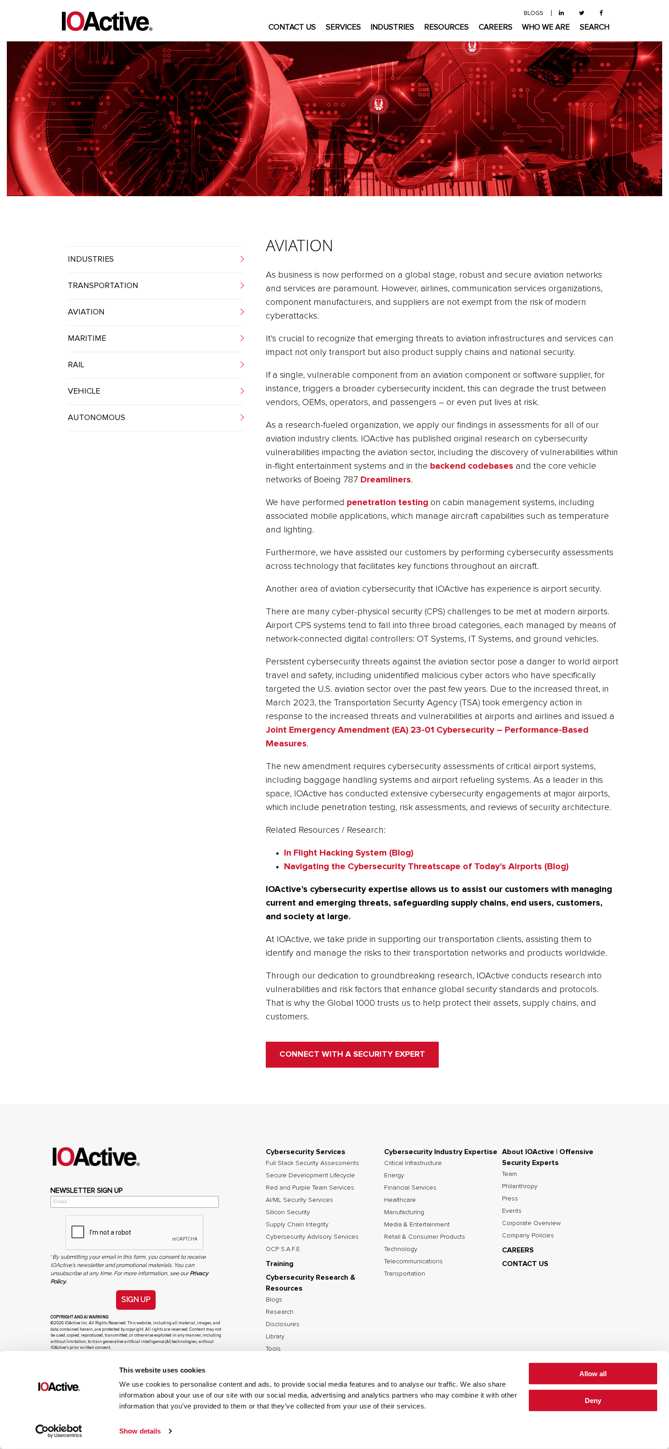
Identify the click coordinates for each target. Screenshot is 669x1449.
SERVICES (343, 27)
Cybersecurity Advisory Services (312, 1237)
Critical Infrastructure (413, 1163)
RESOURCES (446, 27)
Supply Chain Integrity (297, 1224)
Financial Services (410, 1188)
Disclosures (282, 1324)
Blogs (274, 1300)
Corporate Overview (531, 1223)
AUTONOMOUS (96, 418)
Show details (140, 1431)
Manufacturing (404, 1212)
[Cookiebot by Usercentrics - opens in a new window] (59, 1431)
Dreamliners (385, 479)
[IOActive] (107, 21)
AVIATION (86, 312)
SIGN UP (136, 1299)
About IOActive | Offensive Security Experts (547, 1157)
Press (510, 1199)
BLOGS (533, 13)
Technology (400, 1249)
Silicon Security (288, 1212)
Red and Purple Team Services (310, 1188)
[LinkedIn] (561, 13)
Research (280, 1312)
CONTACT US (292, 27)
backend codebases (471, 466)
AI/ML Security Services (299, 1200)
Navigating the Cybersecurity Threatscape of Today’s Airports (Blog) (426, 866)
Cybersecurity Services (305, 1151)
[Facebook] (601, 13)
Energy (394, 1175)
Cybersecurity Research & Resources (310, 1283)
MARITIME (87, 338)
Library (275, 1336)
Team (509, 1174)
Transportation (404, 1274)
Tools (273, 1349)
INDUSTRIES (392, 27)
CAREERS (495, 27)
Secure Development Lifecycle (310, 1175)
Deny (593, 1400)
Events (512, 1211)
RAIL (76, 365)
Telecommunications (413, 1261)
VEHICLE (84, 391)
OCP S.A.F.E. (283, 1249)
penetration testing (387, 502)
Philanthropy (519, 1186)
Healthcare (400, 1200)
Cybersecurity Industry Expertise (440, 1151)
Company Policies (528, 1235)
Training (280, 1263)
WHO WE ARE (546, 27)
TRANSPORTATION (103, 286)
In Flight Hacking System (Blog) (348, 852)
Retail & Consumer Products (424, 1237)
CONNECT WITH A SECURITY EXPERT (352, 1054)
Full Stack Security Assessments (312, 1163)
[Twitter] (581, 13)
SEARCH (594, 27)
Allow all (593, 1374)
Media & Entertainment (417, 1224)
